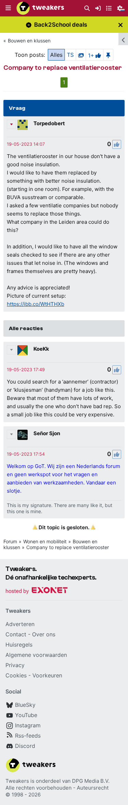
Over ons (43, 634)
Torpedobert (49, 123)
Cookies (16, 675)
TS (70, 54)
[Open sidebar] (123, 39)
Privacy (15, 665)
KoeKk (41, 349)
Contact (15, 634)
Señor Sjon (46, 433)
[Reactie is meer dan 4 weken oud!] (26, 144)
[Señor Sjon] (22, 435)
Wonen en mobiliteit (45, 541)
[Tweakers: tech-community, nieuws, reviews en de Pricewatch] (40, 8)
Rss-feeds (28, 735)
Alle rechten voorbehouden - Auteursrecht (57, 787)
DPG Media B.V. (91, 781)
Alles (56, 54)
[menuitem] (87, 8)
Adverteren (19, 624)
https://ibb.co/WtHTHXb (35, 304)
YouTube (26, 715)
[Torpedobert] (22, 125)
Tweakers (17, 781)
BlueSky (25, 704)
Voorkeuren (47, 675)
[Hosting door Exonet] (36, 591)
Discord (25, 745)
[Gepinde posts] (108, 54)
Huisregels (18, 644)
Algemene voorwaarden (36, 654)
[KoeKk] (22, 350)
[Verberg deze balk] (120, 25)
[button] (8, 8)
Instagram (28, 725)
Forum (10, 541)
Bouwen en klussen (29, 40)
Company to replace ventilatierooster (67, 547)
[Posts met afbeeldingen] (81, 54)
